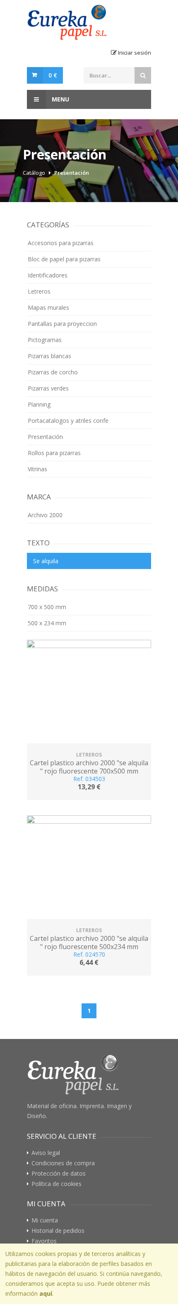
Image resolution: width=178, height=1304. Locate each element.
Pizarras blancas (49, 356)
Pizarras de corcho (53, 372)
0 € (52, 75)
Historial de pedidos (57, 1230)
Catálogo (34, 172)
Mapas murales (48, 307)
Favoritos (44, 1241)
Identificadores (47, 275)
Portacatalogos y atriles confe (68, 420)
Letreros (39, 291)
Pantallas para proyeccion (62, 324)
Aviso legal (45, 1153)
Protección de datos (58, 1173)
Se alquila (45, 561)
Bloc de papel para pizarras (64, 259)
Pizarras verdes (48, 388)
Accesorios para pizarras (61, 243)
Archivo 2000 (45, 515)
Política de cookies (56, 1184)
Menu (59, 99)
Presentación (71, 172)
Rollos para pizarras (54, 453)
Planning (39, 404)
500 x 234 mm (47, 623)
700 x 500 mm (47, 607)
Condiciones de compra (63, 1163)
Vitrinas (37, 469)
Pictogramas (45, 340)
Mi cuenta (44, 1220)
